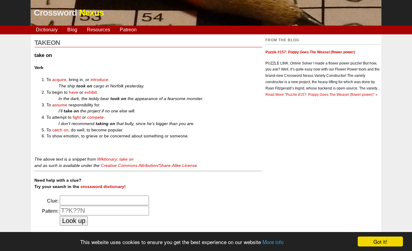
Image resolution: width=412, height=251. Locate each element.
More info (273, 242)
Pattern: (50, 211)
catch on (60, 129)
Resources (98, 29)
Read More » (321, 94)
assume (59, 104)
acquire (59, 79)
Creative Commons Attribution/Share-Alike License (149, 165)
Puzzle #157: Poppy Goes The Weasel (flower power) (310, 52)
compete (95, 117)
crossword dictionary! (103, 186)
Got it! (380, 241)
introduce (99, 79)
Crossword (69, 12)
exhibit (90, 92)
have (73, 92)
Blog (72, 29)
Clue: (53, 200)
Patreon (128, 29)
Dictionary (47, 29)
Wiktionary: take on (115, 159)
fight (77, 117)
